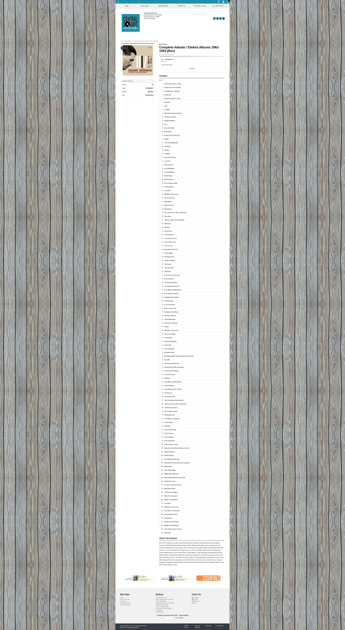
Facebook (196, 591)
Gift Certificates (218, 6)
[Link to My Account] (223, 2)
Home (122, 41)
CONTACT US (181, 6)
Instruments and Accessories (165, 596)
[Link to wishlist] (219, 2)
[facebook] (214, 18)
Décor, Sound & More (162, 600)
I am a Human (179, 611)
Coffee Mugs (160, 605)
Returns (208, 619)
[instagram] (220, 18)
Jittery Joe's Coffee (162, 598)
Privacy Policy (186, 620)
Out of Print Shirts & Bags (164, 601)
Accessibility (220, 619)
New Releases (163, 6)
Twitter (195, 592)
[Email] (223, 18)
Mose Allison (128, 41)
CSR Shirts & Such (200, 6)
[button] (145, 6)
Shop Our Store (125, 592)
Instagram (196, 594)
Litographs (159, 603)
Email (194, 596)
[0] (228, 2)
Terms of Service (197, 620)
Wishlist (193, 68)
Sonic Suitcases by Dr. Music (164, 592)
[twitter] (217, 18)
